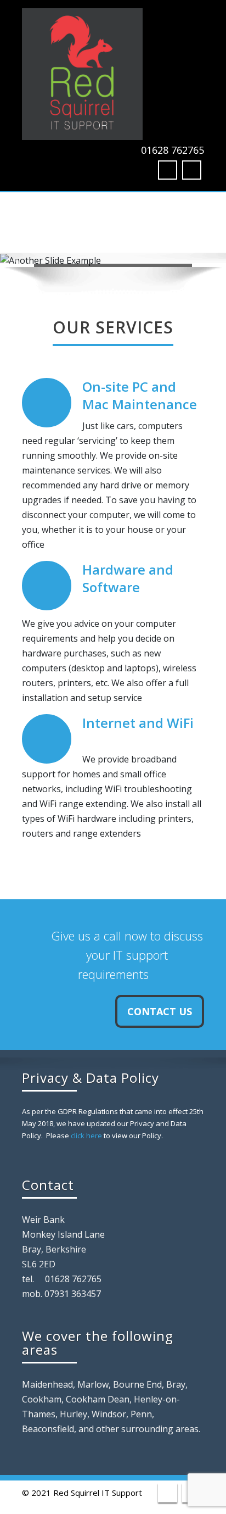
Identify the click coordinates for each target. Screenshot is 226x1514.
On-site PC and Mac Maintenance (139, 395)
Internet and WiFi (138, 723)
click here (86, 1135)
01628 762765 (172, 150)
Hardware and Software (127, 578)
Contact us (159, 1011)
